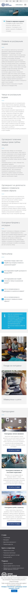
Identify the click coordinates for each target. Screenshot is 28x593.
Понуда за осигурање (12, 366)
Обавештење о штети (12, 399)
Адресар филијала (8, 563)
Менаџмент (6, 539)
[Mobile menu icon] (25, 5)
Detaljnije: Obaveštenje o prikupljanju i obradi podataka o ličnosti (14, 587)
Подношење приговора (9, 552)
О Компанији (6, 537)
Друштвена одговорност (9, 542)
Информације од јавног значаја (11, 555)
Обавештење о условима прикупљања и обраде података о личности (13, 568)
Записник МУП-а (7, 557)
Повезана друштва (8, 544)
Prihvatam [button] (14, 590)
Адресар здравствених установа (11, 565)
